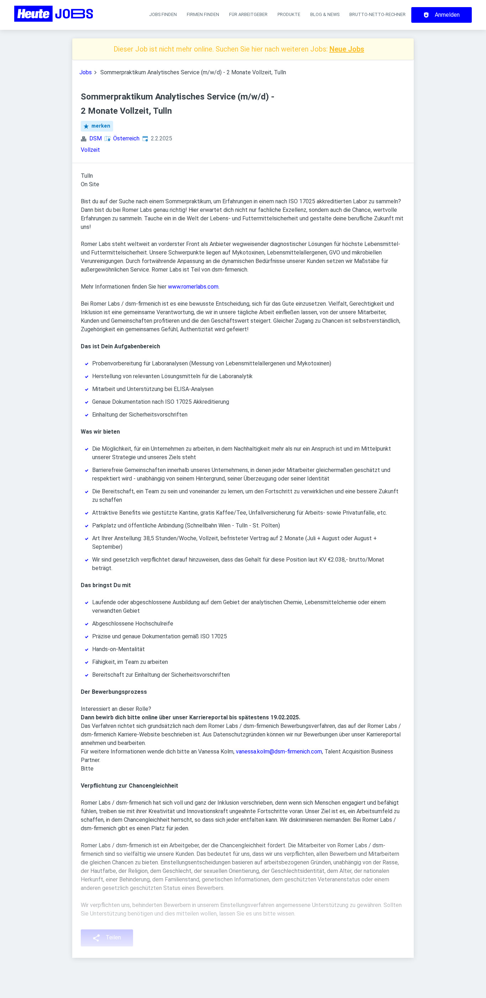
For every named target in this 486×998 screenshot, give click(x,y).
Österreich (126, 138)
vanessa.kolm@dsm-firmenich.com (279, 751)
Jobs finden (163, 14)
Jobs (85, 72)
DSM (95, 138)
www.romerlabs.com (193, 286)
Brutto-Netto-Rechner (377, 14)
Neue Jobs (346, 49)
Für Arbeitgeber (248, 14)
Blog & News (324, 14)
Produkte (289, 14)
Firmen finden (203, 14)
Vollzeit (90, 149)
